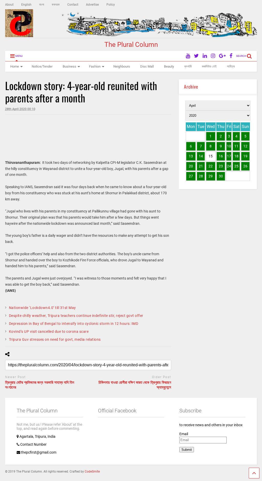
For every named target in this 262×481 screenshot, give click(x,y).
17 (229, 156)
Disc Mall (147, 66)
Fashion (95, 66)
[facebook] (231, 55)
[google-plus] (222, 55)
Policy (110, 4)
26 (245, 166)
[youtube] (188, 55)
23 (221, 166)
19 (245, 156)
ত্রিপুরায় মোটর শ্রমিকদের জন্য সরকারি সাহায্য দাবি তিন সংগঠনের (39, 385)
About (9, 4)
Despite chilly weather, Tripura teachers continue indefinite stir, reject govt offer (76, 316)
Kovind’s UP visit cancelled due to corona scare (49, 331)
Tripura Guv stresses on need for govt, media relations (55, 339)
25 (236, 166)
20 (191, 166)
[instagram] (213, 55)
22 (211, 166)
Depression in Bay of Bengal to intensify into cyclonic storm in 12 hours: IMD (73, 324)
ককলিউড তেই (209, 66)
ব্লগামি (188, 66)
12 (245, 146)
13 (191, 156)
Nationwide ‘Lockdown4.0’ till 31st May (42, 308)
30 (221, 176)
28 (201, 176)
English (26, 4)
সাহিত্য (231, 66)
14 (201, 156)
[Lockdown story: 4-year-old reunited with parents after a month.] (6, 126)
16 (221, 156)
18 (236, 156)
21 (201, 166)
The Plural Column (131, 44)
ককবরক (56, 4)
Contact (72, 4)
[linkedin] (205, 55)
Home (14, 66)
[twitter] (196, 55)
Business (69, 66)
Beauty (169, 66)
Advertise (92, 4)
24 (229, 166)
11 (236, 146)
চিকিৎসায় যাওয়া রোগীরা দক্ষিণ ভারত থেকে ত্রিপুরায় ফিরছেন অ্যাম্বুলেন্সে (135, 385)
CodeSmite (92, 471)
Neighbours (121, 66)
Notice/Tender (42, 66)
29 (211, 176)
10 (229, 146)
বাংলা (41, 4)
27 (191, 176)
